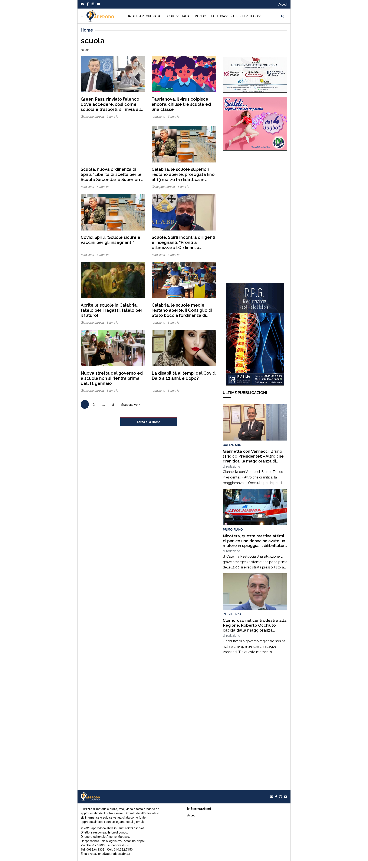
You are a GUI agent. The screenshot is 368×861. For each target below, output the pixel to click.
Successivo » (130, 404)
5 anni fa (112, 116)
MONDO (200, 16)
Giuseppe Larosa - (94, 116)
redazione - (160, 116)
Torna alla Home (148, 422)
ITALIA (185, 16)
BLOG (254, 16)
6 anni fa (103, 254)
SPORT (171, 16)
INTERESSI (237, 16)
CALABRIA (134, 16)
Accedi (282, 4)
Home (87, 30)
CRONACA (153, 16)
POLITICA (218, 16)
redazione (233, 466)
